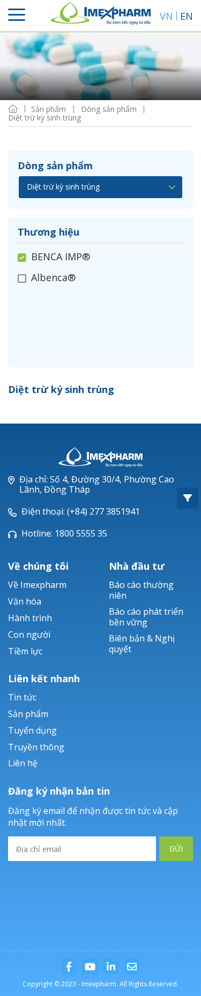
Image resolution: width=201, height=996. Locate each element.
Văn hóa (24, 601)
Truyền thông (36, 747)
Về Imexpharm (37, 585)
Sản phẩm (28, 714)
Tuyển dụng (32, 730)
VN (166, 16)
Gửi (176, 848)
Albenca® (53, 277)
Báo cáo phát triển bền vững (146, 617)
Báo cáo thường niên (141, 590)
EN (186, 16)
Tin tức (22, 697)
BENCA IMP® (60, 257)
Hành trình (30, 618)
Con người (29, 634)
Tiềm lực (25, 651)
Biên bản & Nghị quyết (142, 643)
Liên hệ (23, 763)
